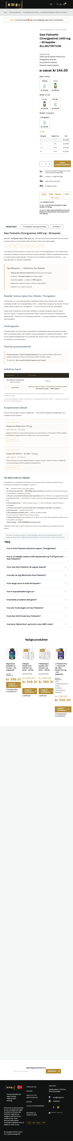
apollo (57, 681)
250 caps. (44, 104)
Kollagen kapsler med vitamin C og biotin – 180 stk (27, 667)
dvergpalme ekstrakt (48, 59)
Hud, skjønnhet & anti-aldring (30, 12)
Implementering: (12, 1134)
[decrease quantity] (41, 164)
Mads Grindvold (13, 985)
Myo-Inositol (58, 688)
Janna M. (11, 762)
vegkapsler (58, 692)
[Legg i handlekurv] (15, 650)
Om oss (29, 1091)
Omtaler (57, 227)
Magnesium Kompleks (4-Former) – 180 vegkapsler (11, 667)
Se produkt (12, 439)
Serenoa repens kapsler (49, 65)
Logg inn (12, 20)
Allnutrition (60, 57)
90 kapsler (51, 57)
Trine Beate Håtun (14, 857)
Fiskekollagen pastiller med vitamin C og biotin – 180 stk (44, 667)
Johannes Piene (13, 880)
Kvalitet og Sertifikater (32, 1096)
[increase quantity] (49, 164)
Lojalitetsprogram (35, 1106)
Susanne (11, 905)
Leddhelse (26, 696)
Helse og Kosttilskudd (15, 12)
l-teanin (57, 685)
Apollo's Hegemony (9, 674)
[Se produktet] (15, 654)
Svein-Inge (11, 1008)
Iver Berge (11, 741)
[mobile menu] (51, 4)
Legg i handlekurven (62, 164)
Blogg (29, 1102)
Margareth (11, 814)
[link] (53, 1107)
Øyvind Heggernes (14, 1030)
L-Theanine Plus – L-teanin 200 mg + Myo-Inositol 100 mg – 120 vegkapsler (61, 669)
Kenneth (10, 950)
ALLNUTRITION (44, 54)
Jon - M (10, 930)
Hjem (5, 12)
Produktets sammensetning (34, 227)
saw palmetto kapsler (48, 62)
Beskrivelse (11, 227)
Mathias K (11, 784)
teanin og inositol (60, 690)
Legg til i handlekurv (13, 685)
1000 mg (43, 57)
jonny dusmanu (13, 837)
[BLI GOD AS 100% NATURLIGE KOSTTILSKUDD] (16, 4)
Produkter (31, 1087)
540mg (55, 85)
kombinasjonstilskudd (61, 683)
